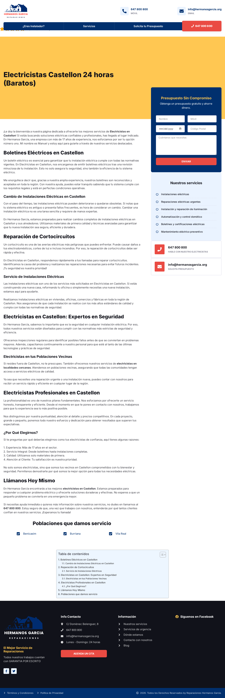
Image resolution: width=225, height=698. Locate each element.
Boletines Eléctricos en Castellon (78, 559)
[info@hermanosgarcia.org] (160, 267)
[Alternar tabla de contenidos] (161, 555)
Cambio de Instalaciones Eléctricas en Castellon (89, 563)
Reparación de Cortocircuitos (77, 567)
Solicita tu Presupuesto (148, 26)
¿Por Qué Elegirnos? (76, 586)
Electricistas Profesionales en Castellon (83, 582)
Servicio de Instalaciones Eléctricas (84, 571)
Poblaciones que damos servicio (79, 594)
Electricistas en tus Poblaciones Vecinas (86, 578)
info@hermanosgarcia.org (187, 264)
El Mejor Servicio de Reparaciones (18, 649)
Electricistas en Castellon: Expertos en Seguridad (88, 575)
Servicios (89, 26)
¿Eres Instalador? (33, 26)
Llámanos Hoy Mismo (73, 590)
